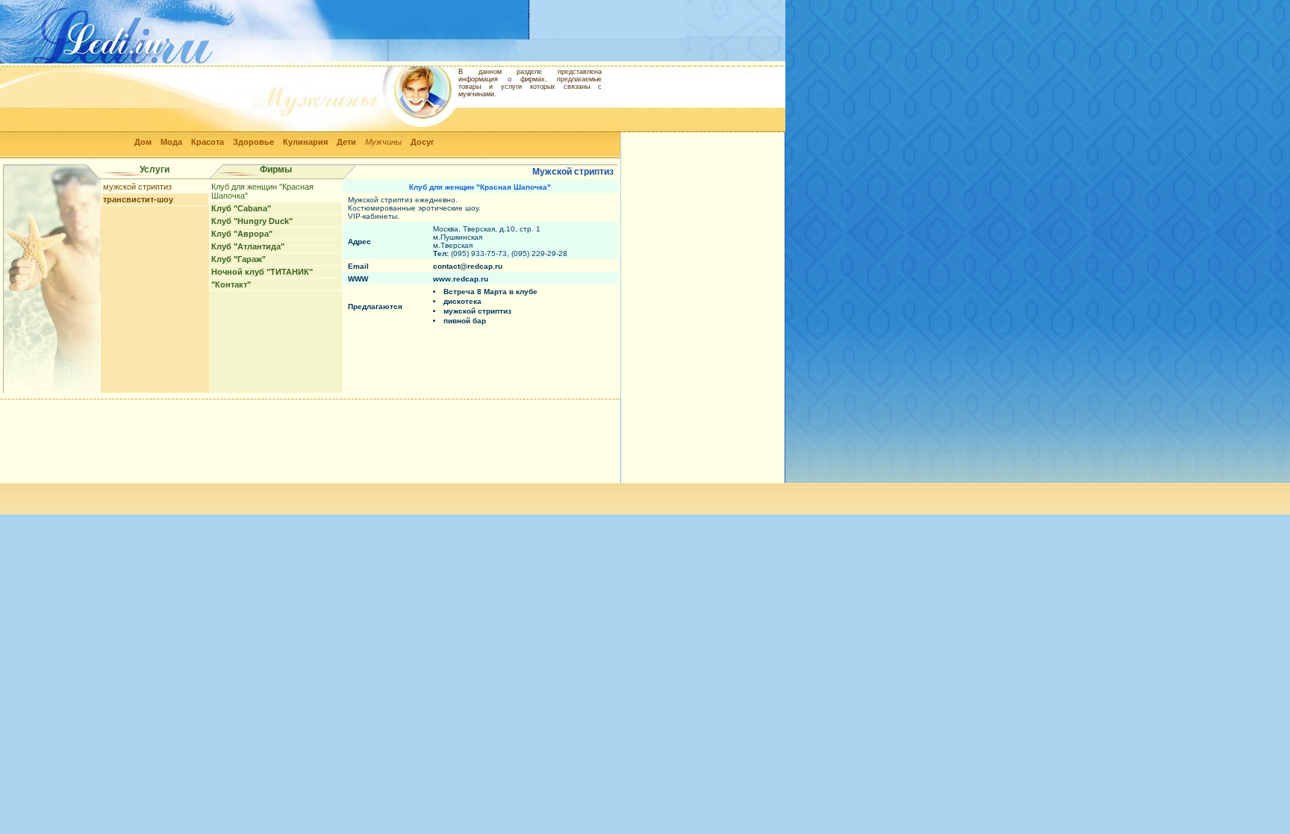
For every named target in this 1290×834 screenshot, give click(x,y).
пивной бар (464, 321)
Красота (207, 141)
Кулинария (305, 141)
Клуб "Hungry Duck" (252, 221)
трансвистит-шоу (138, 199)
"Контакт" (231, 284)
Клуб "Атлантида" (247, 246)
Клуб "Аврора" (241, 233)
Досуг (422, 141)
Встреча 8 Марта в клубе (490, 291)
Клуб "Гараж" (238, 259)
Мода (171, 141)
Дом (143, 141)
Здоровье (253, 141)
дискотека (462, 301)
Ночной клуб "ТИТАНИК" (262, 271)
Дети (346, 141)
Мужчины (383, 141)
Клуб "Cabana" (241, 208)
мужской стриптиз (137, 186)
